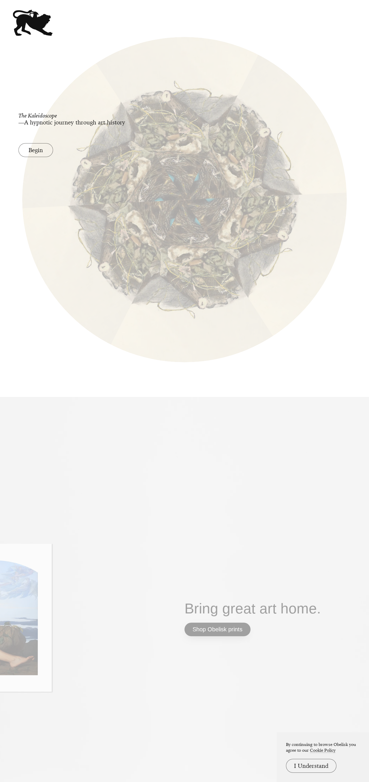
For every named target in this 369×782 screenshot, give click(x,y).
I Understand (311, 765)
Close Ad (328, 481)
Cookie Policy (323, 750)
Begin (36, 150)
